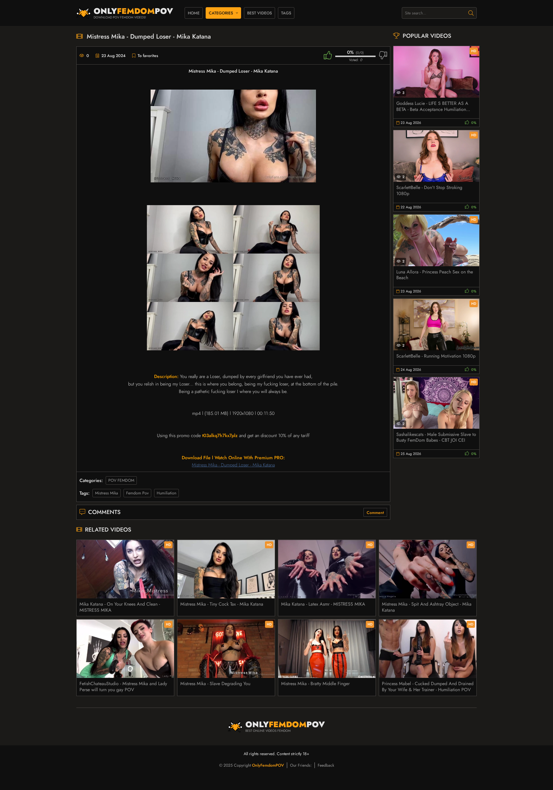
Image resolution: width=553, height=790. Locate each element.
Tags (286, 13)
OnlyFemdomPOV (268, 765)
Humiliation (166, 493)
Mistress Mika (106, 493)
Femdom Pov (137, 493)
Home (194, 13)
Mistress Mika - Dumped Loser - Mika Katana (233, 465)
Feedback (326, 765)
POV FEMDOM (121, 480)
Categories (221, 13)
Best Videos (259, 13)
